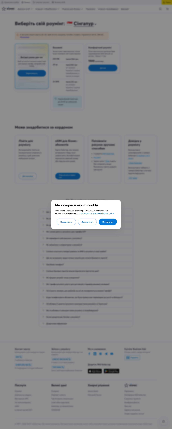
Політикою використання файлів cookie (97, 213)
